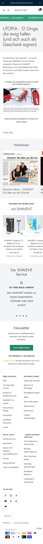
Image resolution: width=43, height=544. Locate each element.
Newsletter (7, 443)
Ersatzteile (7, 415)
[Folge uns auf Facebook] (5, 495)
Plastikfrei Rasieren (28, 473)
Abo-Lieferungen (31, 401)
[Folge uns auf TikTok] (11, 501)
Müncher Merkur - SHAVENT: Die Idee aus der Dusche (18, 190)
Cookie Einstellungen (29, 416)
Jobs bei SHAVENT (11, 467)
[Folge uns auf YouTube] (5, 501)
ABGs (26, 397)
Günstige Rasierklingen (29, 465)
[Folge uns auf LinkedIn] (16, 501)
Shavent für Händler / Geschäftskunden (10, 451)
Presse (6, 458)
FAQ (4, 381)
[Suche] (8, 10)
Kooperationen (9, 463)
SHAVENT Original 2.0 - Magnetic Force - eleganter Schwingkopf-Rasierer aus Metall (14, 244)
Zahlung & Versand (32, 381)
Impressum (28, 410)
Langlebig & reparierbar (29, 480)
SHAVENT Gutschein (7, 421)
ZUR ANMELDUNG (21, 348)
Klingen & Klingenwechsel (9, 394)
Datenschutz (29, 406)
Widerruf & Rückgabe (28, 386)
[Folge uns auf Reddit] (5, 506)
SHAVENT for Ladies (8, 401)
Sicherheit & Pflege (8, 409)
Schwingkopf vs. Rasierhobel (31, 442)
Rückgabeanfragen (32, 393)
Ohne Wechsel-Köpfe (30, 458)
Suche (5, 427)
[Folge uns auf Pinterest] (16, 495)
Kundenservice (9, 439)
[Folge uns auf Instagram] (11, 495)
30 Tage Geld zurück (8, 386)
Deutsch (7, 516)
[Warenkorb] (39, 10)
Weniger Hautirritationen (30, 450)
